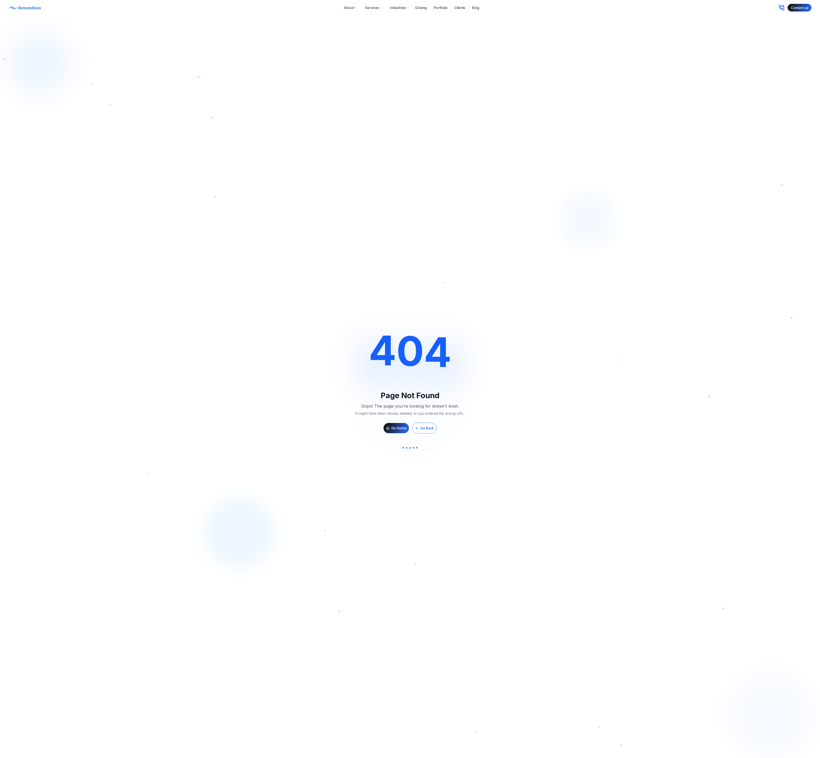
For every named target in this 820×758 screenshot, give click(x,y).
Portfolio (440, 8)
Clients (459, 8)
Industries (398, 8)
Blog (475, 8)
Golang (421, 8)
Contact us (799, 8)
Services (372, 8)
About (349, 8)
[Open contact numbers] (781, 7)
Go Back (427, 428)
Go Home (398, 428)
